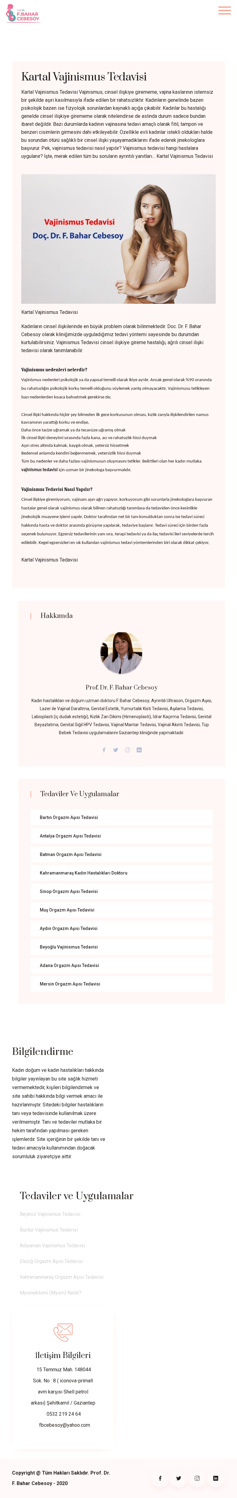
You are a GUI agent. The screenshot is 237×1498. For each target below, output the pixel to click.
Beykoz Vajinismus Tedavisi (50, 1214)
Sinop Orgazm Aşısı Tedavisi (69, 891)
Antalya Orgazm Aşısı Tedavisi (70, 835)
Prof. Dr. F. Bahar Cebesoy (122, 688)
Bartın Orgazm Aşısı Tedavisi (69, 817)
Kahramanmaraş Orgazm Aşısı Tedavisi (61, 1277)
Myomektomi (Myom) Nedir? (50, 1293)
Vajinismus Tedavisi (77, 342)
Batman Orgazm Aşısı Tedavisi (71, 854)
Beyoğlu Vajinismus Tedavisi (69, 946)
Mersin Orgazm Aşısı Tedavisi (70, 984)
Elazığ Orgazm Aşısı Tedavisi (51, 1261)
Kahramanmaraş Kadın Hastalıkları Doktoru (83, 872)
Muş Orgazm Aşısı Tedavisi (67, 909)
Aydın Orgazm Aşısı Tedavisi (69, 928)
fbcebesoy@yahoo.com (64, 1425)
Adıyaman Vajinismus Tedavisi (52, 1246)
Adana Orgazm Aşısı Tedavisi (69, 965)
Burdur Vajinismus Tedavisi (49, 1230)
